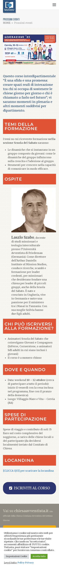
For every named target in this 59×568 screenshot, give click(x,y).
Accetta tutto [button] (39, 556)
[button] (54, 4)
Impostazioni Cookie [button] (16, 556)
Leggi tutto (10, 562)
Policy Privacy (25, 562)
